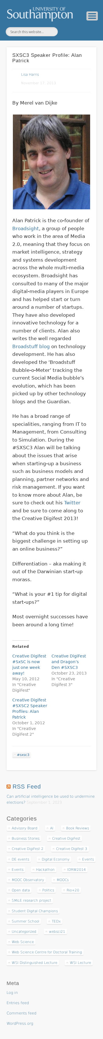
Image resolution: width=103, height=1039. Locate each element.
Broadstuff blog (31, 346)
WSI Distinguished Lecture (34, 963)
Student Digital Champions (35, 911)
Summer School (25, 921)
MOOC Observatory (28, 880)
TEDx (56, 921)
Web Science (23, 942)
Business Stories (25, 839)
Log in (12, 992)
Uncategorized (24, 932)
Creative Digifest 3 (71, 849)
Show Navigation (92, 16)
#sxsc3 (23, 755)
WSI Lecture (80, 963)
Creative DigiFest (66, 839)
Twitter (67, 31)
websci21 (57, 932)
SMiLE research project (31, 900)
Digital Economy (56, 859)
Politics (48, 890)
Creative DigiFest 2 (27, 849)
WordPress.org (20, 1023)
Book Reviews (77, 828)
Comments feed (21, 1013)
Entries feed (18, 1003)
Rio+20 (73, 890)
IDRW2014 (76, 870)
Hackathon (45, 870)
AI (52, 828)
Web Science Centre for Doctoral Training (47, 952)
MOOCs (63, 880)
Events (88, 859)
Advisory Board (24, 828)
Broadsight (25, 228)
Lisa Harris (30, 75)
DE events (20, 859)
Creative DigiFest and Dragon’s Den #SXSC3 (69, 662)
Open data (21, 890)
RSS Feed (27, 786)
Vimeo (79, 31)
